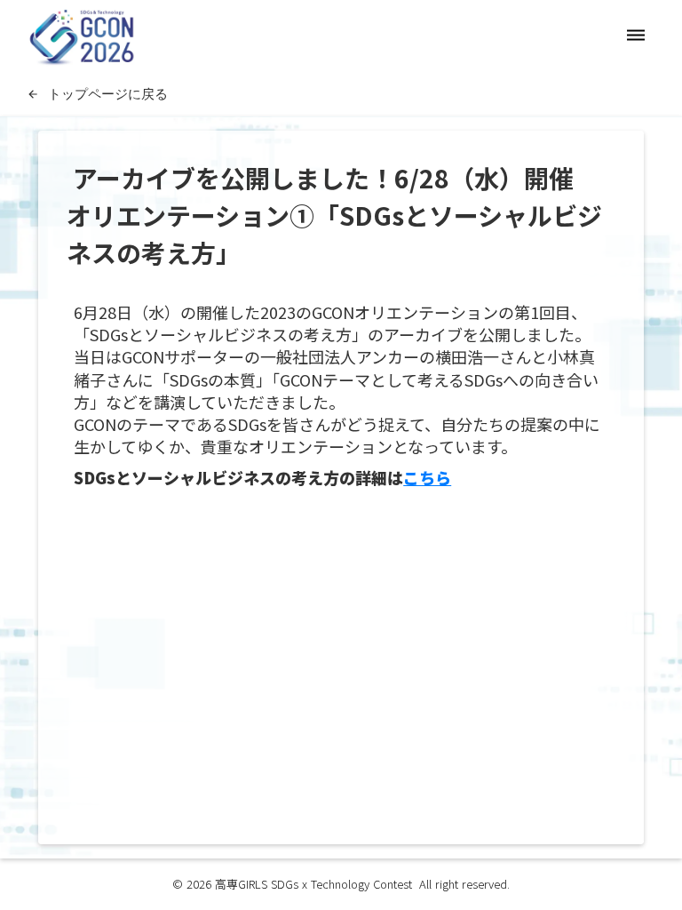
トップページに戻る (108, 93)
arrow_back (33, 94)
